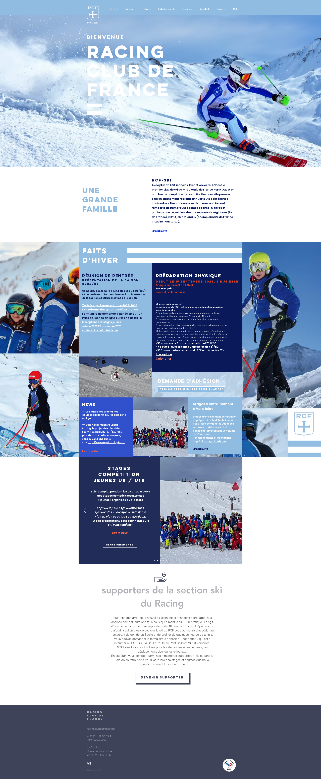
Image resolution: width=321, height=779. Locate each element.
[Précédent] (85, 511)
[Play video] (115, 377)
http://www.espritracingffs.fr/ (106, 442)
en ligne (87, 418)
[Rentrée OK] (154, 560)
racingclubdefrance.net (101, 728)
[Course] (160, 560)
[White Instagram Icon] (89, 763)
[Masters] (163, 560)
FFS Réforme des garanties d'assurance (110, 309)
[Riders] (166, 560)
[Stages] (157, 560)
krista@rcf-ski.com (214, 441)
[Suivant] (236, 511)
